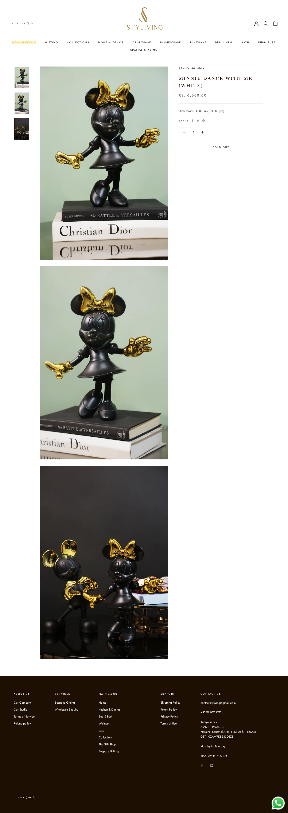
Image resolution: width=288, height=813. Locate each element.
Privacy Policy (169, 716)
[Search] (266, 23)
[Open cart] (275, 23)
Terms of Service (24, 716)
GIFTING (51, 42)
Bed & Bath (105, 716)
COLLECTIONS (78, 42)
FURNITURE (267, 42)
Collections (106, 737)
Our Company (22, 702)
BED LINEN (224, 42)
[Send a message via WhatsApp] (278, 803)
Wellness (104, 723)
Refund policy (22, 723)
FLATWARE (198, 42)
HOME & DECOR (111, 42)
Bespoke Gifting (65, 702)
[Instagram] (211, 765)
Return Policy (168, 709)
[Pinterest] (203, 120)
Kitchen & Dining (109, 709)
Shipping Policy (170, 702)
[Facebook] (192, 120)
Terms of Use (168, 723)
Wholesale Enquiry (66, 709)
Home (102, 702)
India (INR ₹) (20, 23)
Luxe (101, 730)
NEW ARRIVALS (24, 42)
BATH (245, 42)
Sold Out (221, 147)
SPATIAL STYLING (144, 50)
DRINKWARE (142, 42)
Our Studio (20, 709)
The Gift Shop (107, 744)
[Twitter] (198, 120)
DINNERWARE (170, 42)
